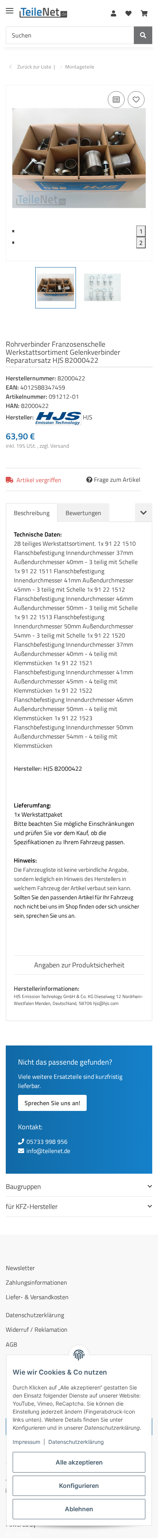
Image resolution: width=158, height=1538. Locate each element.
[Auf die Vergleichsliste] (116, 99)
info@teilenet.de (48, 1150)
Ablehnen (79, 1509)
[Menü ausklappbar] (9, 8)
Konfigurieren (79, 1485)
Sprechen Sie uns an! (52, 1102)
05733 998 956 (46, 1141)
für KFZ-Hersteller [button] (32, 1206)
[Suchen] (143, 35)
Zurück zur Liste (34, 66)
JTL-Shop (17, 1533)
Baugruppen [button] (23, 1186)
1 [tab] (141, 231)
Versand (59, 446)
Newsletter (20, 1267)
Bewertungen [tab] (83, 512)
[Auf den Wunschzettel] (136, 99)
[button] (113, 11)
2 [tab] (141, 242)
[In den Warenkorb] (12, 81)
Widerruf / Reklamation (36, 1329)
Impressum (26, 1442)
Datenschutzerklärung (76, 1442)
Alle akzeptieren (79, 1462)
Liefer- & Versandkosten (37, 1297)
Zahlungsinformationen (36, 1282)
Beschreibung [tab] (31, 512)
